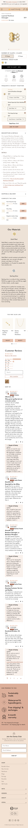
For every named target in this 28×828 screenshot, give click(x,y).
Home (3, 13)
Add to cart (14, 67)
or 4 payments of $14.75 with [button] (11, 71)
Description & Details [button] (10, 133)
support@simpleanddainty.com (15, 662)
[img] (13, 391)
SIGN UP (14, 755)
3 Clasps (20, 56)
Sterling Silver (6, 63)
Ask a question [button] (14, 376)
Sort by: (8, 387)
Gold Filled (3, 63)
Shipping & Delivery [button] (9, 194)
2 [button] (10, 678)
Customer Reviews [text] (13, 351)
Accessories (8, 13)
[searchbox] (14, 372)
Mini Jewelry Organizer (11, 2)
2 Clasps (7, 56)
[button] (24, 9)
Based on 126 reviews (11, 355)
